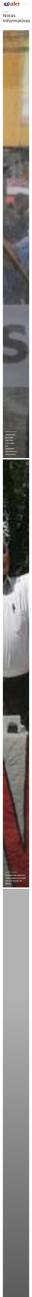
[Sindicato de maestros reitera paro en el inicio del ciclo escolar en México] (16, 673)
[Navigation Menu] (28, 4)
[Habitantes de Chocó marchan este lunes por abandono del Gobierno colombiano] (16, 244)
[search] (25, 4)
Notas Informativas (11, 431)
